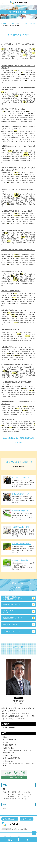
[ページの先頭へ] (34, 833)
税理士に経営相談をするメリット (12, 230)
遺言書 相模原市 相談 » (28, 438)
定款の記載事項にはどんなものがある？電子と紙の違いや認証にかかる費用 (18, 169)
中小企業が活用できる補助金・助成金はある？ (16, 364)
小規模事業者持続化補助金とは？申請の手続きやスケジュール (18, 383)
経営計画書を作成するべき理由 (11, 271)
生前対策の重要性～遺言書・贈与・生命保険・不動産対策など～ (18, 67)
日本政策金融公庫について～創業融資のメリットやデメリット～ (18, 403)
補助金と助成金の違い (8, 419)
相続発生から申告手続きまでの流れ (13, 109)
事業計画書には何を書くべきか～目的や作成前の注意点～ (18, 147)
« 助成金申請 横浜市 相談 (9, 438)
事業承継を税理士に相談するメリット (13, 310)
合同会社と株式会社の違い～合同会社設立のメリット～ (18, 190)
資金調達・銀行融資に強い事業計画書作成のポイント (18, 251)
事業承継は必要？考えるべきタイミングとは (16, 347)
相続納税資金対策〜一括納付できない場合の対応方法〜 (18, 45)
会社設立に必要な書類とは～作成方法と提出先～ (17, 211)
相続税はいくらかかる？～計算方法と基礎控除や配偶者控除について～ (18, 89)
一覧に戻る (18, 442)
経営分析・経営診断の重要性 (10, 291)
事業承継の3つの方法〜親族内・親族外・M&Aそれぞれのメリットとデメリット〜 (18, 128)
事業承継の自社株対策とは (10, 330)
